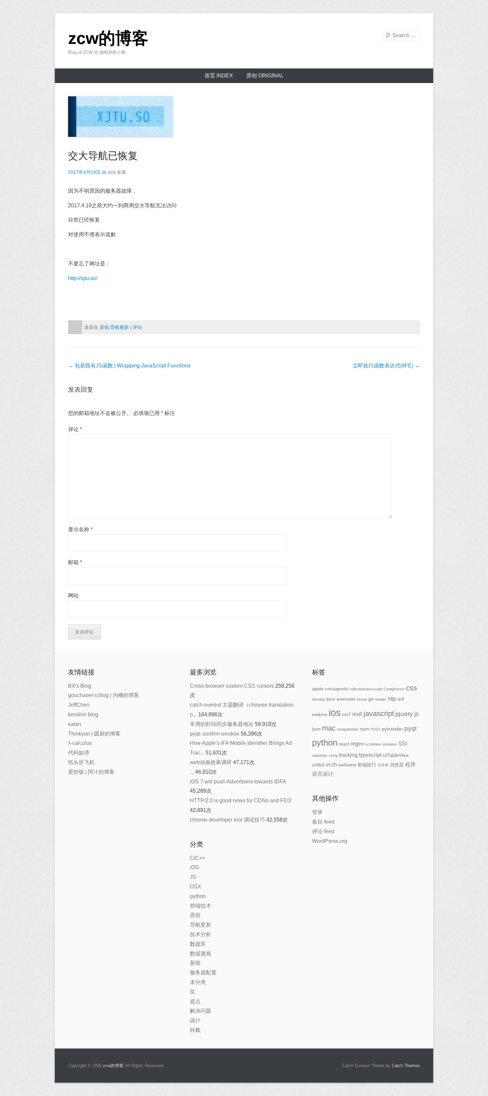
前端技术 (200, 906)
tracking (348, 755)
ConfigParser (394, 689)
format (362, 699)
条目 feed (323, 822)
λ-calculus (80, 743)
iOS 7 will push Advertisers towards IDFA (238, 781)
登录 (317, 812)
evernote (346, 699)
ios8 (357, 714)
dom (330, 699)
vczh (331, 764)
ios (335, 712)
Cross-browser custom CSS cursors (232, 686)
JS (193, 877)
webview (347, 764)
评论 (137, 327)
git (370, 699)
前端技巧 (367, 764)
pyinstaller (392, 729)
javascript (379, 713)
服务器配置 (203, 972)
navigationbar (348, 729)
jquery (404, 713)
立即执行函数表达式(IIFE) (386, 365)
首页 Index (218, 75)
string (333, 755)
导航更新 (119, 327)
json (316, 729)
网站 (73, 595)
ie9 (401, 699)
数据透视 (200, 953)
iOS (194, 867)
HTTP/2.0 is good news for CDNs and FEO (240, 800)
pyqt (410, 728)
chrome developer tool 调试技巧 (227, 820)
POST (375, 729)
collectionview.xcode (365, 689)
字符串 (382, 765)
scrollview (373, 744)
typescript (370, 755)
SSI (402, 744)
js (416, 714)
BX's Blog (79, 686)
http (392, 699)
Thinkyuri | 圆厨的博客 (94, 734)
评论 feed (323, 831)
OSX (195, 886)
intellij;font (319, 715)
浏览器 (397, 764)
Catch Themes (406, 1065)
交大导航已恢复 (103, 155)
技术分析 (200, 934)
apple (318, 688)
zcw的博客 (108, 38)
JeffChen (78, 705)
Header (380, 699)
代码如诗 (78, 752)
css (411, 688)
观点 (195, 1001)
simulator (389, 744)
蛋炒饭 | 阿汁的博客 (91, 772)
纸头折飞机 (81, 762)
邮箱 (75, 562)
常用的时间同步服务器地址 (222, 724)
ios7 (346, 714)
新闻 (195, 963)
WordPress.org (329, 841)
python (198, 896)
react (344, 744)
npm (364, 729)
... (192, 772)
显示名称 (80, 529)
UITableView (396, 755)
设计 (195, 1020)
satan (74, 724)
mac (329, 728)
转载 (195, 1030)
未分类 (198, 982)
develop (318, 699)
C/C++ (197, 858)
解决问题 (200, 1011)
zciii (112, 172)
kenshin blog (83, 714)
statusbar (319, 755)
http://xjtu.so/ (82, 278)
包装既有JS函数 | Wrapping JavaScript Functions (129, 365)
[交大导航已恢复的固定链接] (244, 116)
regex (357, 744)
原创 (104, 327)
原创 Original (265, 75)
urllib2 (318, 764)
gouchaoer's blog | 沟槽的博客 (103, 695)
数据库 (198, 944)
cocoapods (336, 688)
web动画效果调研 (211, 762)
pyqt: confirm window (214, 734)
